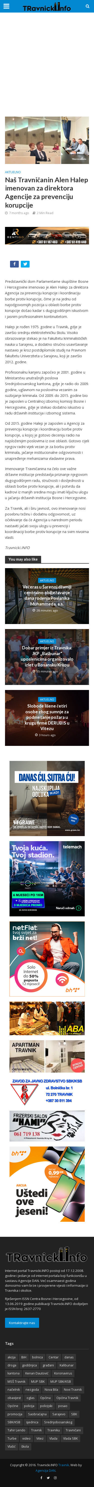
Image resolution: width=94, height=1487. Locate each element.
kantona (14, 1373)
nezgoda (32, 1389)
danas (68, 1357)
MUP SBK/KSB (60, 1381)
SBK (74, 1414)
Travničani (73, 1430)
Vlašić (12, 1446)
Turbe (12, 1438)
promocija (15, 1414)
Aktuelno (13, 172)
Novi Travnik (73, 1389)
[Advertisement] (47, 65)
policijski (46, 1406)
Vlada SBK (70, 1438)
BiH (23, 1357)
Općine (13, 1406)
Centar (54, 1357)
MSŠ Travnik (16, 1381)
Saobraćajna (37, 1414)
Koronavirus (63, 1373)
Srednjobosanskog (58, 1422)
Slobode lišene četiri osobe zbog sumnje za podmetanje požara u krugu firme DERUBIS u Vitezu (47, 717)
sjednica (32, 1422)
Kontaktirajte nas (22, 1323)
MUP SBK (38, 1381)
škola (25, 1446)
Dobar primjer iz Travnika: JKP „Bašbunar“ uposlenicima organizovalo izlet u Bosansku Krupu (47, 656)
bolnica (37, 1357)
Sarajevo (58, 1414)
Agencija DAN (45, 1470)
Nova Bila (51, 1389)
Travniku (53, 1430)
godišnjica (29, 1365)
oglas (30, 1398)
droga (12, 1365)
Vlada (53, 1438)
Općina (45, 1398)
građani (48, 1365)
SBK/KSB (14, 1422)
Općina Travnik (67, 1398)
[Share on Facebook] (15, 265)
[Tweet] (26, 265)
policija (29, 1406)
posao (62, 1406)
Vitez (40, 1438)
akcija (12, 1357)
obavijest (14, 1398)
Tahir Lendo (16, 1430)
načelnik (14, 1389)
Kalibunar (67, 1365)
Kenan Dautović (36, 1373)
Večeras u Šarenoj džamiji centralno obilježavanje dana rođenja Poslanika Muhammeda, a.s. (47, 595)
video (26, 1438)
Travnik (36, 1430)
